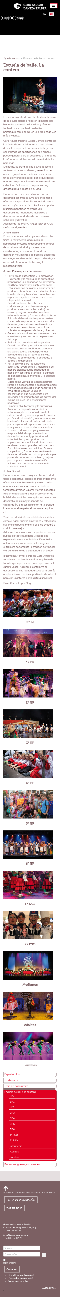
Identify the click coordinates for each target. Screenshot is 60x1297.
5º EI (30, 622)
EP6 (12, 1129)
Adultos (30, 1025)
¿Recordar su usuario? (20, 1278)
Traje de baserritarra (16, 1086)
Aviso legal (49, 1288)
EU (44, 14)
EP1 (12, 1101)
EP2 (12, 1107)
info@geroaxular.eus (15, 1234)
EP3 (12, 1112)
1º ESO (30, 904)
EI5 (12, 1096)
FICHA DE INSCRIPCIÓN (20, 1199)
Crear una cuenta (18, 1281)
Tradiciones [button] (11, 1080)
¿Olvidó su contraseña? (21, 1274)
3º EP (30, 743)
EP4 (12, 1118)
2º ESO (30, 944)
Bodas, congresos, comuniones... (23, 1164)
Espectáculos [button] (12, 1074)
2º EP (30, 702)
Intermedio (16, 1146)
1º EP (30, 662)
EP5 (12, 1123)
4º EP (30, 783)
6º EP (30, 864)
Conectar (12, 1269)
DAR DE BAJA (14, 1208)
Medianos (30, 985)
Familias (30, 1065)
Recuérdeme (9, 1262)
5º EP (30, 823)
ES (51, 14)
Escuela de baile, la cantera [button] (20, 1091)
